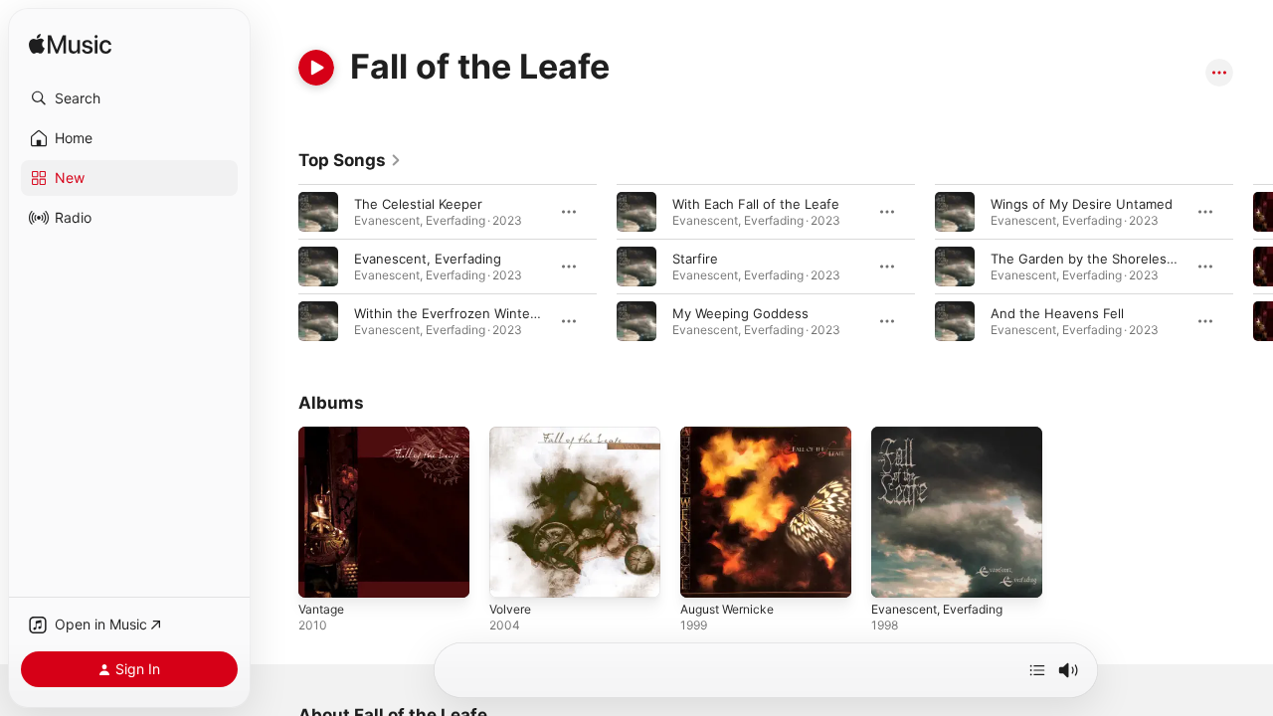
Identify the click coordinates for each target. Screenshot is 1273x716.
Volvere (512, 435)
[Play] (316, 68)
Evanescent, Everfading (427, 259)
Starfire (695, 259)
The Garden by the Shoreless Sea (1095, 259)
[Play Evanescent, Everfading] (896, 573)
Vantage (323, 435)
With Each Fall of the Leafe (755, 204)
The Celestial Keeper (418, 204)
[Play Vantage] (323, 573)
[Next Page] (1253, 266)
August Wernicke (733, 435)
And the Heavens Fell (1057, 313)
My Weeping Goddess (740, 313)
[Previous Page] (278, 266)
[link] (350, 160)
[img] (70, 45)
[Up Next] (1037, 670)
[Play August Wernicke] (705, 573)
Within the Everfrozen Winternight (460, 313)
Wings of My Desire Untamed (1082, 204)
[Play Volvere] (514, 573)
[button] (129, 98)
